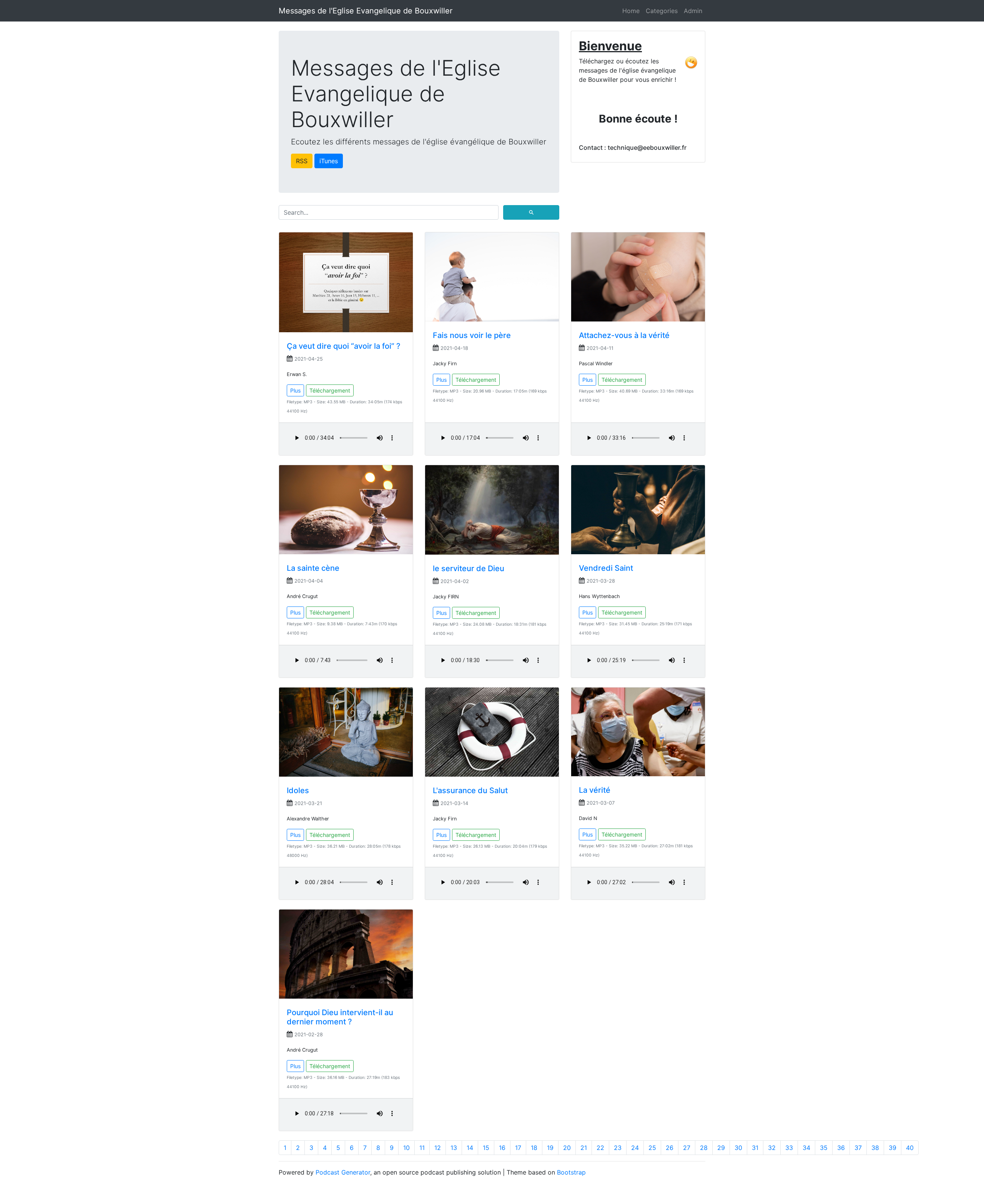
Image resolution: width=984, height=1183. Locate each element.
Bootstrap (571, 1172)
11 (422, 1148)
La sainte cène (313, 568)
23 (618, 1148)
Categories (662, 11)
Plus (295, 390)
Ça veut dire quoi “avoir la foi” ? (344, 346)
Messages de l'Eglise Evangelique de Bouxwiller (365, 10)
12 (437, 1148)
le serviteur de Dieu (468, 568)
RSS (302, 161)
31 (755, 1148)
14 (470, 1148)
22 (600, 1148)
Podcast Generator (343, 1172)
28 (704, 1148)
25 (652, 1148)
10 (406, 1148)
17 (518, 1148)
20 (567, 1148)
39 (892, 1148)
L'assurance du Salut (470, 790)
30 (738, 1148)
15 (486, 1148)
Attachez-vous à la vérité (624, 335)
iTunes (328, 161)
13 (453, 1148)
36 (841, 1148)
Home (631, 11)
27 (686, 1148)
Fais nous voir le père (472, 335)
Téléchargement (329, 390)
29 (721, 1148)
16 (502, 1148)
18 (534, 1148)
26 (669, 1148)
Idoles (298, 790)
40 (910, 1148)
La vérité (594, 790)
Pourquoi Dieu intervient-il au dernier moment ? (340, 1017)
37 (858, 1148)
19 (550, 1148)
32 (772, 1148)
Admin (693, 11)
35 (824, 1148)
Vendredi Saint (606, 568)
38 (875, 1148)
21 (583, 1148)
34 (806, 1148)
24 (635, 1148)
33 (789, 1148)
